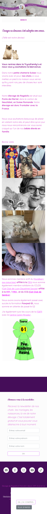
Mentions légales (9, 496)
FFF (8, 291)
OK (23, 453)
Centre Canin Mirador (20, 314)
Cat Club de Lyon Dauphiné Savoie (20, 288)
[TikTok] (40, 470)
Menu (22, 20)
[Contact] (6, 470)
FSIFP (39, 311)
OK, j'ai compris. (26, 502)
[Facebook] (14, 470)
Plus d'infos (24, 507)
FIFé (30, 282)
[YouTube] (32, 470)
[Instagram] (23, 470)
